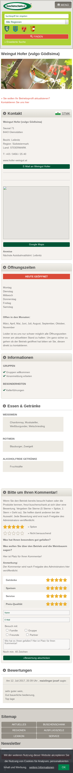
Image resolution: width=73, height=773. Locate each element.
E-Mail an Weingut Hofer (36, 166)
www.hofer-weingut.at (15, 160)
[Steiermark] (6, 29)
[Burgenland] (24, 29)
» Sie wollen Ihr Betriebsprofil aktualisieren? (25, 100)
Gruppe (32, 630)
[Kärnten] (32, 29)
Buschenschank (54, 724)
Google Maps (36, 244)
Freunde (14, 635)
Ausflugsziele (54, 730)
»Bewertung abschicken (36, 657)
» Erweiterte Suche (15, 41)
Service (54, 736)
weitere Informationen (41, 767)
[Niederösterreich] (15, 29)
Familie (14, 630)
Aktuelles (19, 724)
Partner (34, 635)
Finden (38, 36)
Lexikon (19, 736)
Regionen (19, 730)
